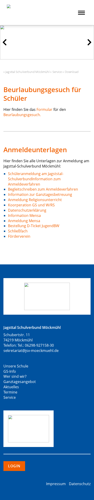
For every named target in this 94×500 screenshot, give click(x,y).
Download (72, 72)
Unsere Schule (15, 366)
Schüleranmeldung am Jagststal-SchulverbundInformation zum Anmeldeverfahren (35, 179)
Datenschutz (80, 483)
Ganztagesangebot (19, 381)
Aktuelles (11, 386)
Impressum (56, 483)
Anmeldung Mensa (24, 220)
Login (14, 465)
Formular (44, 109)
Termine (10, 392)
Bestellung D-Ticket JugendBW (33, 225)
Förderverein (19, 236)
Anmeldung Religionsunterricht (35, 199)
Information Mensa (24, 215)
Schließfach (18, 231)
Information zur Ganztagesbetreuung (40, 194)
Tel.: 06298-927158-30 (36, 345)
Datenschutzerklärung (27, 210)
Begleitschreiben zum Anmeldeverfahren (43, 189)
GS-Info (9, 371)
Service (57, 72)
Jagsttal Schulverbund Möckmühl (27, 72)
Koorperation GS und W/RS (31, 204)
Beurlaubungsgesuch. (22, 114)
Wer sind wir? (14, 376)
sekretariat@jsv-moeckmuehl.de (31, 350)
